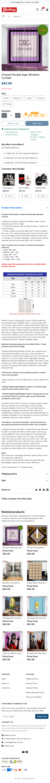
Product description (12, 207)
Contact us (6, 688)
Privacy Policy (31, 683)
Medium (17, 98)
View (10, 196)
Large (29, 98)
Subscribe (42, 716)
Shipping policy (9, 473)
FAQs (4, 679)
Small (6, 98)
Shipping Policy (32, 679)
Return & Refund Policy (35, 692)
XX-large (7, 104)
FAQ (4, 480)
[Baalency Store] (9, 10)
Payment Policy (32, 688)
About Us (5, 683)
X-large (39, 98)
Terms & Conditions (34, 697)
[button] (4, 16)
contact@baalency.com (13, 742)
